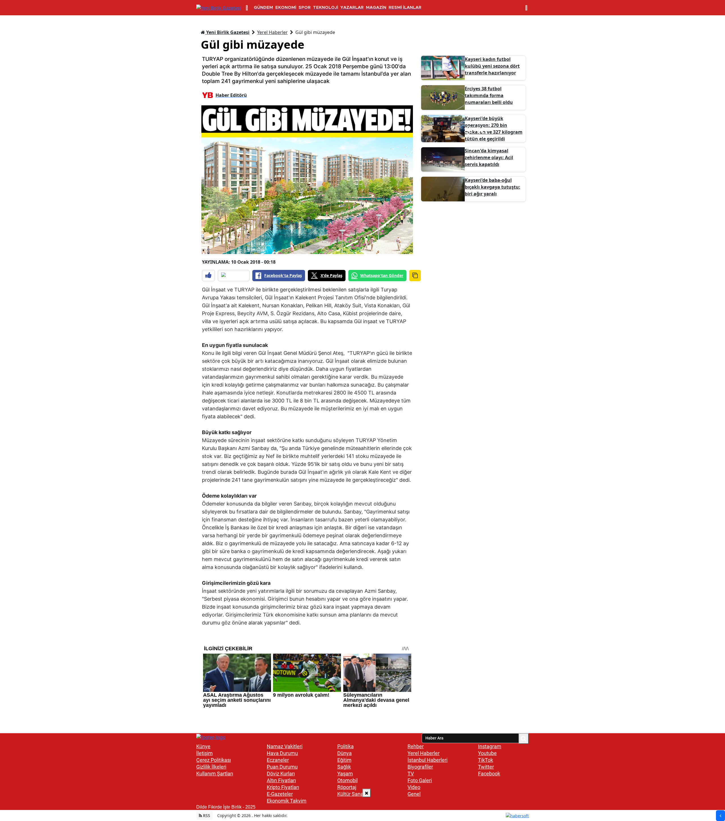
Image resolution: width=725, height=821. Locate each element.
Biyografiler (420, 767)
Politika (345, 746)
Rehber (416, 746)
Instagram (489, 746)
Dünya (344, 753)
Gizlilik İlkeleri (211, 767)
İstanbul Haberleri (427, 760)
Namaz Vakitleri (284, 746)
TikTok (485, 760)
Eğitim (344, 760)
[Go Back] (720, 815)
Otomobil (347, 780)
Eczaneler (278, 760)
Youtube (487, 753)
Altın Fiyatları (281, 780)
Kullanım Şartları (214, 774)
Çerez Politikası (213, 760)
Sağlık (344, 767)
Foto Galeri (420, 780)
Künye (203, 746)
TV (411, 774)
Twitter (486, 767)
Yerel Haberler (272, 32)
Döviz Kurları (281, 774)
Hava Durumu (282, 753)
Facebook (489, 774)
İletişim (204, 753)
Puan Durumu (282, 767)
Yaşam (345, 774)
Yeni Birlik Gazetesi (227, 32)
